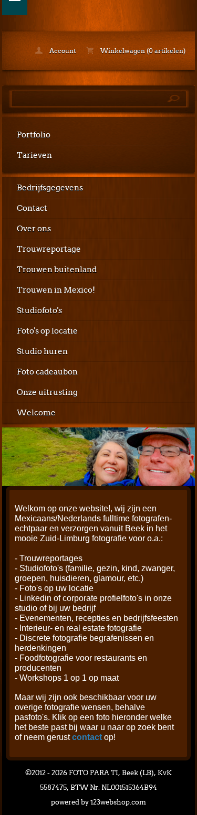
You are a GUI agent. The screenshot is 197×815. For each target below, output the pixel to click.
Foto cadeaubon (47, 372)
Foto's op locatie (47, 331)
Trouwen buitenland (57, 269)
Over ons (34, 228)
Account (62, 51)
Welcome (36, 412)
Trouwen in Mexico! (56, 290)
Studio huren (42, 351)
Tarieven (34, 155)
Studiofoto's (39, 310)
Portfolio (33, 135)
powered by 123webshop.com (98, 802)
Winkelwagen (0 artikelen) (142, 51)
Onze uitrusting (47, 392)
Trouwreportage (49, 249)
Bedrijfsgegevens (50, 187)
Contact (32, 208)
